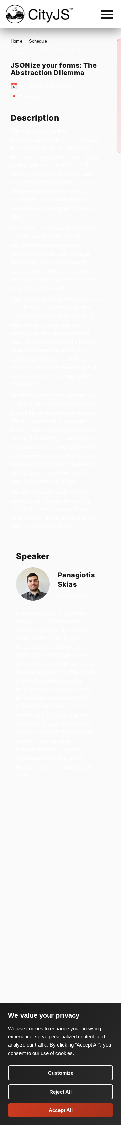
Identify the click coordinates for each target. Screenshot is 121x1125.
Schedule (38, 41)
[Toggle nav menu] (107, 14)
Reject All (60, 1092)
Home (16, 41)
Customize (60, 1073)
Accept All (61, 1110)
